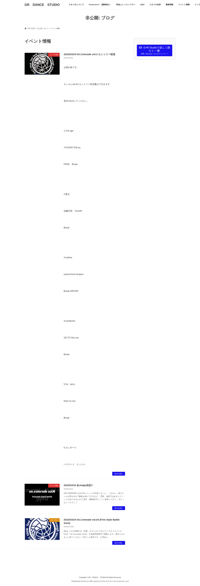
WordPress (85, 581)
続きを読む (119, 474)
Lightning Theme (99, 581)
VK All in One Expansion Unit (118, 581)
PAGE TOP (193, 565)
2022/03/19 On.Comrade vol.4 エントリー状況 (89, 54)
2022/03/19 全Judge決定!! (78, 485)
